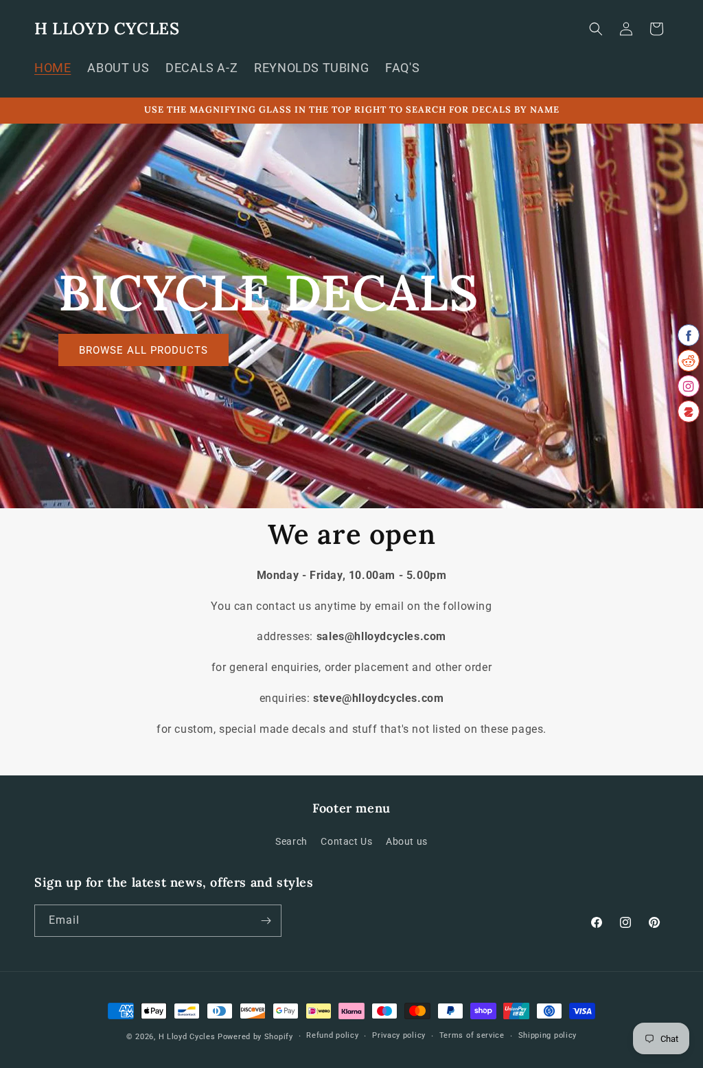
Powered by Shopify (255, 1036)
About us (407, 841)
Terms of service (472, 1035)
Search (291, 841)
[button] (596, 29)
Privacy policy (399, 1035)
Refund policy (332, 1035)
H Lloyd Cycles (187, 1036)
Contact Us (346, 841)
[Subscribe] (266, 921)
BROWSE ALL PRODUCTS (143, 349)
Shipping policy (547, 1035)
